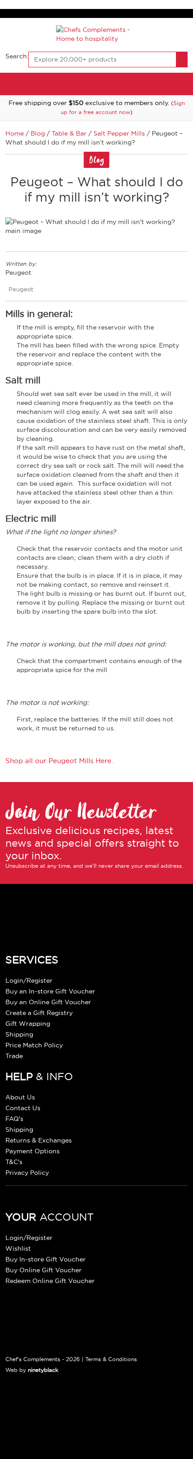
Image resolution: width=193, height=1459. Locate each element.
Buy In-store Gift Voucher (45, 1259)
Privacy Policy (27, 1172)
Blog (38, 133)
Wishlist (18, 1248)
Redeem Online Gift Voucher (50, 1280)
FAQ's (14, 1118)
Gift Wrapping (27, 1023)
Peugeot (21, 289)
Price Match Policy (34, 1045)
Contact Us (22, 1108)
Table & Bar (69, 133)
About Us (20, 1097)
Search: (17, 56)
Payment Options (32, 1151)
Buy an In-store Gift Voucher (50, 991)
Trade (14, 1055)
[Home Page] (96, 33)
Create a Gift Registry (39, 1012)
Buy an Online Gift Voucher (48, 1002)
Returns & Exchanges (38, 1140)
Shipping (19, 1034)
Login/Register (29, 980)
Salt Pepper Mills (119, 133)
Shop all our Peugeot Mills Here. (59, 761)
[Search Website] (182, 59)
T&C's (13, 1161)
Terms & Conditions (111, 1359)
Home (14, 133)
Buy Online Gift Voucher (43, 1270)
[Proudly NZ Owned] (72, 1416)
